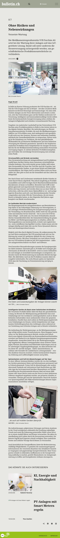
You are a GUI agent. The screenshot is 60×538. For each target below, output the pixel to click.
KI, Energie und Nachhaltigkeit (45, 477)
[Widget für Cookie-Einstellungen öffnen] (2, 535)
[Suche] (29, 4)
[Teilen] (43, 523)
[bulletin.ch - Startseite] (11, 3)
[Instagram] (51, 523)
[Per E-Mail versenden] (56, 523)
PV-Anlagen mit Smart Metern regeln (45, 506)
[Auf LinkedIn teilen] (47, 523)
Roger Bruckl (12, 102)
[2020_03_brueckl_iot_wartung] (17, 59)
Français (44, 4)
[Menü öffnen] (56, 4)
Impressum (54, 536)
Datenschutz (43, 536)
